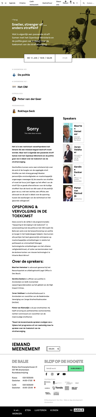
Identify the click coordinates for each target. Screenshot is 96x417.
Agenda (12, 3)
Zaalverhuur (47, 3)
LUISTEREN (40, 410)
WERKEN (17, 413)
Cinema (22, 3)
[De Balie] (5, 3)
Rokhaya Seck (26, 111)
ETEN (28, 410)
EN (77, 3)
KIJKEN (54, 410)
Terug (15, 20)
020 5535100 (28, 378)
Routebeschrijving (20, 372)
